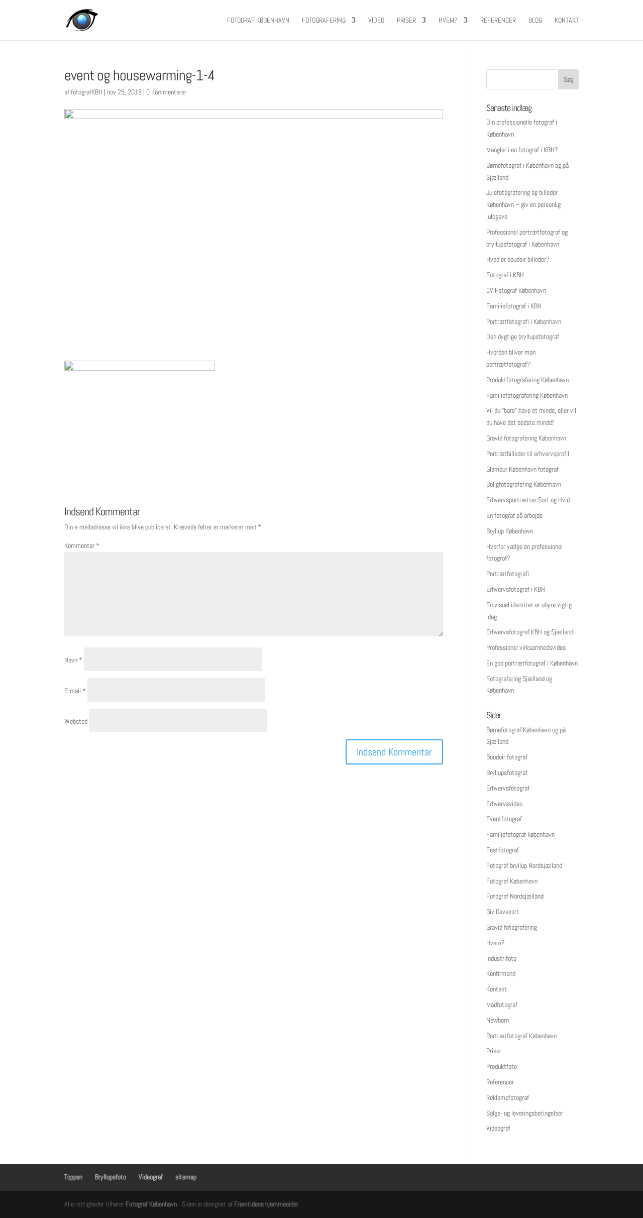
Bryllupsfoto (110, 1176)
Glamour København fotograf (522, 469)
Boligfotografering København (523, 484)
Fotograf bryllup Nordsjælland (524, 865)
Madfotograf (501, 1004)
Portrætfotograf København (521, 1035)
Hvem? (448, 21)
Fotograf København (258, 21)
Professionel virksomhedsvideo (526, 647)
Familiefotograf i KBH (514, 305)
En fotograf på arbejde (514, 515)
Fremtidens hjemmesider (266, 1203)
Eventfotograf (504, 818)
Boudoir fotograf (506, 756)
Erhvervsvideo (504, 803)
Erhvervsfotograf (507, 788)
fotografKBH (86, 91)
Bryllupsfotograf (506, 772)
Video (376, 21)
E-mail (75, 690)
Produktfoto (501, 1066)
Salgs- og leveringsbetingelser (524, 1113)
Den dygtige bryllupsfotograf (522, 336)
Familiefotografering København (527, 395)
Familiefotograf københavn (520, 834)
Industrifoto (501, 958)
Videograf (498, 1128)
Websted (75, 721)
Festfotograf (502, 849)
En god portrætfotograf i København (532, 663)
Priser (406, 21)
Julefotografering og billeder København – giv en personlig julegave (523, 204)
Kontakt (567, 21)
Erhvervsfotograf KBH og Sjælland (529, 631)
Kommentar (81, 545)
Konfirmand (500, 973)
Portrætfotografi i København (523, 321)
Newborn (497, 1020)
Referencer (498, 21)
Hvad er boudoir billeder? (518, 259)
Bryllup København (509, 530)
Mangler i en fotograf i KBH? (522, 149)
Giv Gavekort (502, 911)
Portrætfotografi (507, 573)
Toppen (73, 1176)
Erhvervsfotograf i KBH (515, 589)
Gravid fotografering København (526, 437)
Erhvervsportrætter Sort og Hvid (528, 499)
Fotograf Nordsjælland (515, 896)
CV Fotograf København (516, 290)
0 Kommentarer (166, 91)
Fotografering (324, 21)
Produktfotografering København (527, 379)
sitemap (185, 1176)
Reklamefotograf (507, 1097)
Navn (73, 660)
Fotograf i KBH (505, 274)
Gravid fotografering (511, 927)
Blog (535, 21)
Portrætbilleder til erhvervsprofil (527, 453)
